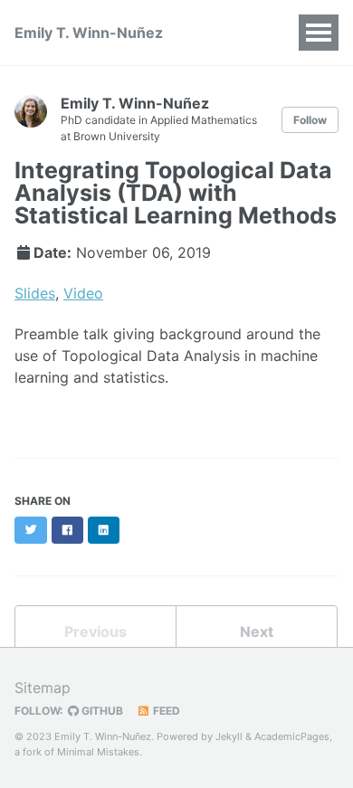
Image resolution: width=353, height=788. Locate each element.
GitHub (101, 710)
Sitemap (42, 688)
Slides (34, 293)
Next (256, 631)
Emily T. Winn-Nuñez (88, 33)
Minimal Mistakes (98, 751)
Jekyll (229, 736)
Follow (310, 120)
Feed (165, 710)
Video (83, 293)
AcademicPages (291, 736)
